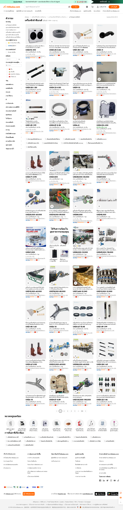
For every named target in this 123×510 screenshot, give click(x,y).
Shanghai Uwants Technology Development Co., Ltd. (83, 295)
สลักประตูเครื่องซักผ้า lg (62, 441)
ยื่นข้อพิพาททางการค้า (81, 464)
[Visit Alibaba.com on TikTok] (118, 480)
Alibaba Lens (10, 494)
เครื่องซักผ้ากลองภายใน (33, 143)
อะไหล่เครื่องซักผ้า (110, 441)
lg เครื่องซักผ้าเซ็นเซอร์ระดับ (46, 437)
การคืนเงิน (78, 468)
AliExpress (36, 502)
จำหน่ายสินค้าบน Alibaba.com (107, 457)
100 (82, 411)
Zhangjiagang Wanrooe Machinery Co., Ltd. (36, 218)
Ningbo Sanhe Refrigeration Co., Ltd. (59, 129)
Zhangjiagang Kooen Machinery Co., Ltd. (83, 256)
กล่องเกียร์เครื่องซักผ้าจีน (86, 139)
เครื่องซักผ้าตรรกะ (96, 437)
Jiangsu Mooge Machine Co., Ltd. (82, 183)
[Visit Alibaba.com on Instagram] (111, 480)
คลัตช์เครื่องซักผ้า (29, 445)
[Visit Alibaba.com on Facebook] (100, 480)
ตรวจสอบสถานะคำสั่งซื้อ (106, 464)
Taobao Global (69, 502)
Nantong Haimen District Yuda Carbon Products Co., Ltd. (36, 180)
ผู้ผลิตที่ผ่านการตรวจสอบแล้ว (59, 457)
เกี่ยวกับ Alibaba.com (9, 454)
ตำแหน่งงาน (7, 468)
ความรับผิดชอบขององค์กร (11, 464)
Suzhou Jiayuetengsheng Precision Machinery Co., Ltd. (83, 91)
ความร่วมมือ (102, 473)
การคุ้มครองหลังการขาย (34, 468)
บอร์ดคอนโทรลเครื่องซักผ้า (14, 445)
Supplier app (62, 494)
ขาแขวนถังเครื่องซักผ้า (79, 441)
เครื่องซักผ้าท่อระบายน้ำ (13, 437)
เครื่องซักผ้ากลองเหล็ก (70, 139)
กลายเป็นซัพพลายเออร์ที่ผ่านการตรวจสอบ (108, 468)
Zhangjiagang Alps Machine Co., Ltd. (59, 183)
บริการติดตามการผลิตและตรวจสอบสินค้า (37, 472)
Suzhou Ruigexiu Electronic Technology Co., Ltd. (59, 93)
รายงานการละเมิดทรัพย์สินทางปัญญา (83, 472)
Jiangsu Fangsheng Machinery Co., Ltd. (107, 218)
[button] (69, 7)
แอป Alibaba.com (88, 494)
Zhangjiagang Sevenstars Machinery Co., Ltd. (83, 220)
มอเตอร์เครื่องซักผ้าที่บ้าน (64, 437)
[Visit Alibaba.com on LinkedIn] (104, 480)
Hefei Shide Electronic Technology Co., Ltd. (107, 93)
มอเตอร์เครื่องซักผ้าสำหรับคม (51, 143)
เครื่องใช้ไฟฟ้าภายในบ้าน (39, 17)
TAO (75, 502)
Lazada (61, 502)
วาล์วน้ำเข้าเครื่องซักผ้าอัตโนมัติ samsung (73, 143)
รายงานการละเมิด (80, 476)
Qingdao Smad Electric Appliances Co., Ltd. (36, 56)
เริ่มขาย (101, 461)
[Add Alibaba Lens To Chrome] (29, 494)
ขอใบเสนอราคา (55, 461)
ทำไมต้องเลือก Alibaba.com (11, 457)
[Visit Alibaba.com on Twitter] (107, 480)
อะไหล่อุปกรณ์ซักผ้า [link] (74, 17)
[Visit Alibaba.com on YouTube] (115, 480)
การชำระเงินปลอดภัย (33, 457)
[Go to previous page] (56, 411)
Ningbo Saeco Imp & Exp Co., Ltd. (82, 129)
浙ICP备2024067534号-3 (107, 507)
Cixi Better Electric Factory (33, 91)
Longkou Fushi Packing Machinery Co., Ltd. (107, 180)
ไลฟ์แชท (77, 461)
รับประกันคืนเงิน (32, 461)
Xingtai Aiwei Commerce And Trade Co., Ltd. (59, 53)
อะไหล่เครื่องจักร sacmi (29, 437)
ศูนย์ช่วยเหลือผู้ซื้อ (80, 457)
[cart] (92, 7)
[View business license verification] (78, 507)
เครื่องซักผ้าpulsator (102, 139)
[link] (120, 493)
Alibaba (27, 17)
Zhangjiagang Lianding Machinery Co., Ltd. (59, 218)
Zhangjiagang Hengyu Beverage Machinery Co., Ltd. (36, 258)
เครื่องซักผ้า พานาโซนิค (95, 441)
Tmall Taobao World (52, 502)
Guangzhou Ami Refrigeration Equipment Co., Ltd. (107, 132)
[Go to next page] (85, 411)
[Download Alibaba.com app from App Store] (100, 494)
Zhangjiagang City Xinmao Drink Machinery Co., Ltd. (107, 295)
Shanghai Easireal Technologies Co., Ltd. (107, 256)
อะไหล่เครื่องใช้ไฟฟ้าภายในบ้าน (57, 17)
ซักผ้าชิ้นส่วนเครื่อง (32, 147)
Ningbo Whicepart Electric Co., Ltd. (106, 53)
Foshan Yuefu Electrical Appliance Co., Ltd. (83, 53)
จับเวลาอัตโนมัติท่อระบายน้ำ (14, 441)
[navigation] (14, 214)
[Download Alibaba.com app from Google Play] (113, 494)
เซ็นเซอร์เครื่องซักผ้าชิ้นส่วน (53, 139)
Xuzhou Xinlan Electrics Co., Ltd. (34, 131)
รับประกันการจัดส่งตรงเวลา (35, 464)
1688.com (43, 502)
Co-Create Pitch (8, 461)
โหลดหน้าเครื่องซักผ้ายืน (81, 437)
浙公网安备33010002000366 (90, 507)
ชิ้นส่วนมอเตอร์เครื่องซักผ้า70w (95, 143)
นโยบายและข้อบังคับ (33, 476)
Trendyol (80, 502)
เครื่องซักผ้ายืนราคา (31, 441)
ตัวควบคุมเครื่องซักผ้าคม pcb (35, 139)
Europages (88, 502)
